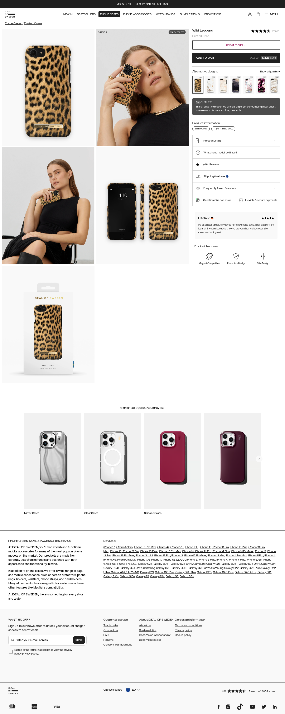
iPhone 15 (115, 551)
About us (145, 625)
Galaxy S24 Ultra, (131, 568)
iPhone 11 (270, 555)
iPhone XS (109, 559)
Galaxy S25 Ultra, (250, 563)
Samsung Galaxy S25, (207, 563)
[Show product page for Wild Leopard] (197, 85)
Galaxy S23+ (180, 568)
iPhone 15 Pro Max (170, 551)
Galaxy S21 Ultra (185, 572)
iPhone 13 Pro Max (123, 555)
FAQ (105, 635)
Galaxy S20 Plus (223, 572)
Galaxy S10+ (111, 576)
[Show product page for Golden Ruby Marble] (261, 85)
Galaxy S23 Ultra (199, 568)
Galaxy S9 (142, 576)
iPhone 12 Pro (162, 555)
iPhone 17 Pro (124, 547)
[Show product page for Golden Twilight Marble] (235, 85)
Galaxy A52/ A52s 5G (124, 572)
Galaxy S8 (172, 576)
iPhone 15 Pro (130, 551)
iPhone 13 (260, 551)
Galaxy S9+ (157, 576)
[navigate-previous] (259, 459)
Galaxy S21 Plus (164, 572)
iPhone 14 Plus (221, 551)
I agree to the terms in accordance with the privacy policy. (43, 651)
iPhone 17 (109, 547)
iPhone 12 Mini (216, 555)
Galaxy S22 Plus (250, 568)
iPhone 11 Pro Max (236, 555)
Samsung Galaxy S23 (156, 568)
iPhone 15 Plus (149, 551)
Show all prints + (270, 71)
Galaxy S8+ (187, 576)
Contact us (110, 630)
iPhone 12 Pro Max (195, 555)
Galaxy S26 (145, 563)
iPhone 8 (192, 559)
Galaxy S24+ (111, 568)
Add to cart (236, 58)
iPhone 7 (222, 559)
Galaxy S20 (204, 572)
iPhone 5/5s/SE (127, 563)
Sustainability (147, 630)
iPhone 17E (177, 547)
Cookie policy (183, 635)
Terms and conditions (188, 625)
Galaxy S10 (264, 572)
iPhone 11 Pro (255, 555)
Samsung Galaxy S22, (225, 568)
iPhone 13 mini (144, 555)
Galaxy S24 (268, 563)
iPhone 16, (206, 547)
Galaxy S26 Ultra (181, 563)
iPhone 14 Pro (202, 551)
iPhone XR (143, 559)
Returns (108, 639)
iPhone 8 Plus (207, 559)
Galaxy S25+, (229, 563)
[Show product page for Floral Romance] (248, 85)
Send (79, 640)
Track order (110, 625)
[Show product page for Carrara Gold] (210, 85)
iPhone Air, (163, 547)
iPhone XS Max (126, 559)
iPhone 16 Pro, (221, 547)
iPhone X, (156, 559)
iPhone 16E (191, 547)
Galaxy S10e (127, 576)
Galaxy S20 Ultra (245, 572)
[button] (249, 691)
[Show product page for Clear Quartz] (274, 85)
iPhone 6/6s (254, 559)
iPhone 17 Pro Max (145, 547)
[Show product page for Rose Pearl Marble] (223, 85)
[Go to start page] (10, 14)
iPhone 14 (188, 551)
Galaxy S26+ (162, 563)
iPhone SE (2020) (174, 559)
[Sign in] (250, 14)
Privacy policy (183, 630)
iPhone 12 (177, 555)
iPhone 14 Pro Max (242, 551)
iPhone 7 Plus (237, 559)
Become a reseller (150, 639)
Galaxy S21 (147, 572)
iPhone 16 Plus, (239, 547)
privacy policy (30, 653)
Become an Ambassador (154, 635)
